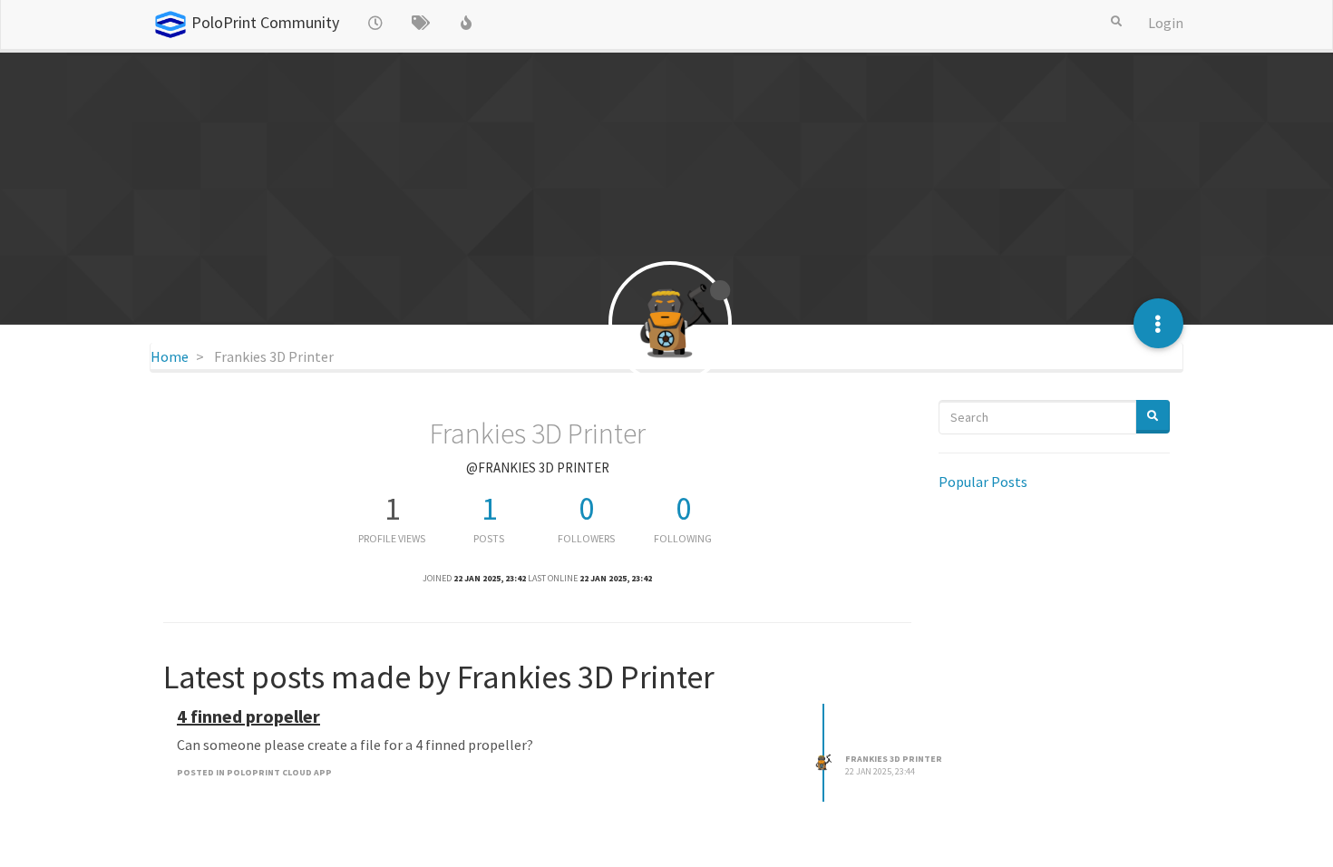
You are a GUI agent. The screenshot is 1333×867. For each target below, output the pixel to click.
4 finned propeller (248, 716)
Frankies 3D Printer (893, 759)
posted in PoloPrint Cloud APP (254, 772)
